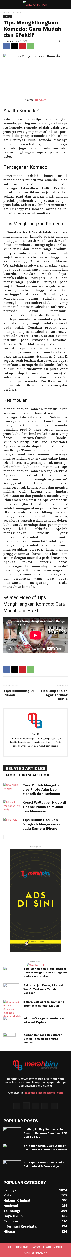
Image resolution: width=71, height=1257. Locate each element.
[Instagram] (26, 1105)
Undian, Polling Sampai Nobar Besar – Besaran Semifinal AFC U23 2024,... (45, 1133)
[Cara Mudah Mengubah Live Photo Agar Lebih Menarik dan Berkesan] (12, 789)
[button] (5, 4)
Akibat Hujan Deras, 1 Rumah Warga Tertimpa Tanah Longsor (43, 989)
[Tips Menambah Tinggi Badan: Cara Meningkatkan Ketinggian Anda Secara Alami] (12, 973)
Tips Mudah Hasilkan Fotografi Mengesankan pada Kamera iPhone (42, 824)
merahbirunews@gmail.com (44, 1092)
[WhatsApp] (30, 46)
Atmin (10, 41)
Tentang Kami (22, 1246)
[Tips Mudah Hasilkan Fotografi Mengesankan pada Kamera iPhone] (12, 824)
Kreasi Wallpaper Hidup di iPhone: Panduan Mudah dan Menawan (44, 806)
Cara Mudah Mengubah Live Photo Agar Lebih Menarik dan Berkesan (42, 789)
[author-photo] (35, 728)
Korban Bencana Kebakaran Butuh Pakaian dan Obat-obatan (42, 1038)
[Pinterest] (22, 46)
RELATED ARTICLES (25, 768)
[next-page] (11, 837)
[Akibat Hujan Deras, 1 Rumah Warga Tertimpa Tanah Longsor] (11, 989)
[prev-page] (5, 837)
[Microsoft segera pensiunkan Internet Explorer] (12, 1021)
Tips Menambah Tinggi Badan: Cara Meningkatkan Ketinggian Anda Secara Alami (45, 972)
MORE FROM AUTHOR (27, 775)
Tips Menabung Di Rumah (18, 693)
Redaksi (47, 1246)
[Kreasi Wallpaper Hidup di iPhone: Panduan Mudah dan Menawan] (12, 806)
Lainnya (17, 12)
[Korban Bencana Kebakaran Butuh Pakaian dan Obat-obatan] (9, 1039)
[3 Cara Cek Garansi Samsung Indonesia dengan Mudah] (12, 1009)
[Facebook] (6, 46)
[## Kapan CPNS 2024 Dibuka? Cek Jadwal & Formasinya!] (12, 1166)
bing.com (40, 100)
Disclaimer (59, 1246)
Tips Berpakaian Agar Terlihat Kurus (54, 695)
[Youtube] (54, 1106)
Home (6, 12)
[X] (14, 46)
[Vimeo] (44, 1106)
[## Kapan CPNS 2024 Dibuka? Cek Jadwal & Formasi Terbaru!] (12, 1150)
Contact (36, 1246)
